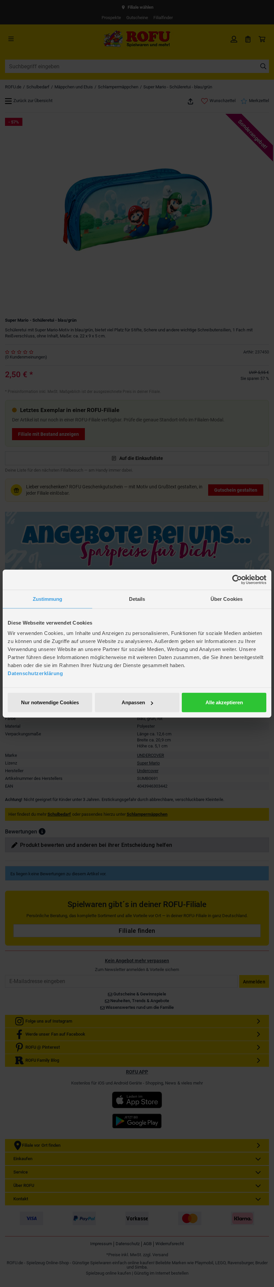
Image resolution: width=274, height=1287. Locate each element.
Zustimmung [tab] (47, 598)
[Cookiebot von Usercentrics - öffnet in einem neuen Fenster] (237, 579)
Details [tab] (137, 598)
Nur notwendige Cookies (50, 702)
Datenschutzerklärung (35, 673)
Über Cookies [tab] (227, 598)
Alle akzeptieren (224, 702)
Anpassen (133, 702)
